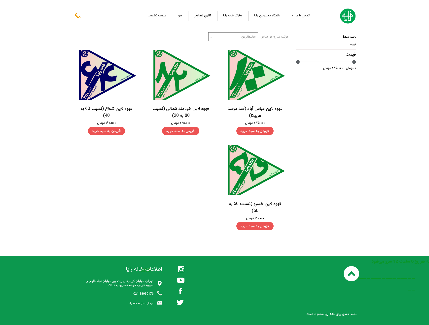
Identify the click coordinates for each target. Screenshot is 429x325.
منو (180, 15)
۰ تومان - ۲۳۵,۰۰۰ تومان (339, 68)
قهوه (353, 44)
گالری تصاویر (202, 15)
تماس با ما (303, 15)
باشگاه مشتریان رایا (267, 15)
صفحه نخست (157, 15)
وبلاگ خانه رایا (232, 15)
